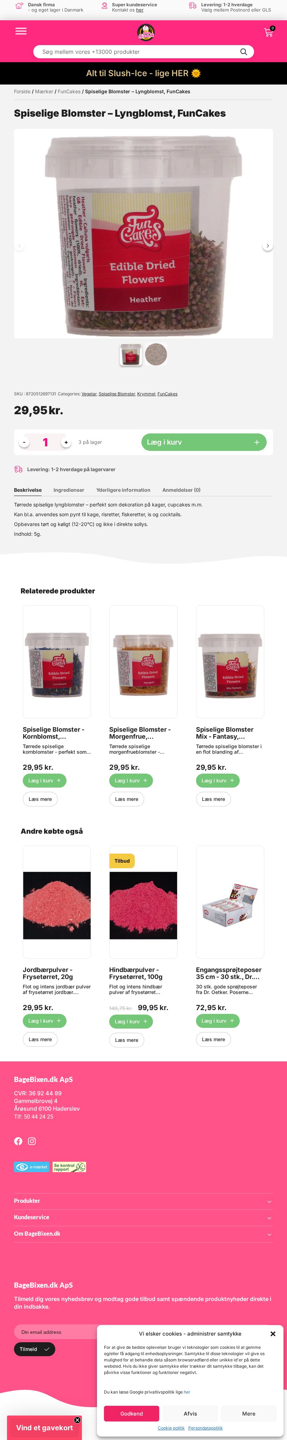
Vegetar (89, 393)
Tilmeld (28, 1349)
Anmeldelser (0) (181, 490)
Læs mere (40, 799)
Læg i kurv (164, 442)
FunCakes (69, 91)
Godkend (131, 1413)
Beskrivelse (28, 490)
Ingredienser (69, 490)
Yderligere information (123, 490)
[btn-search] (243, 52)
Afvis (190, 1413)
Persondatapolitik (205, 1428)
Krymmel (146, 393)
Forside (22, 91)
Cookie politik (171, 1428)
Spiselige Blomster (117, 393)
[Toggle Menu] (21, 31)
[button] (273, 1333)
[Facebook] (18, 1141)
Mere (248, 1413)
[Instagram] (32, 1141)
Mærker (44, 91)
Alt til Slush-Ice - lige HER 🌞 (143, 73)
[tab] (33, 490)
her (187, 1392)
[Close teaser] (77, 1420)
